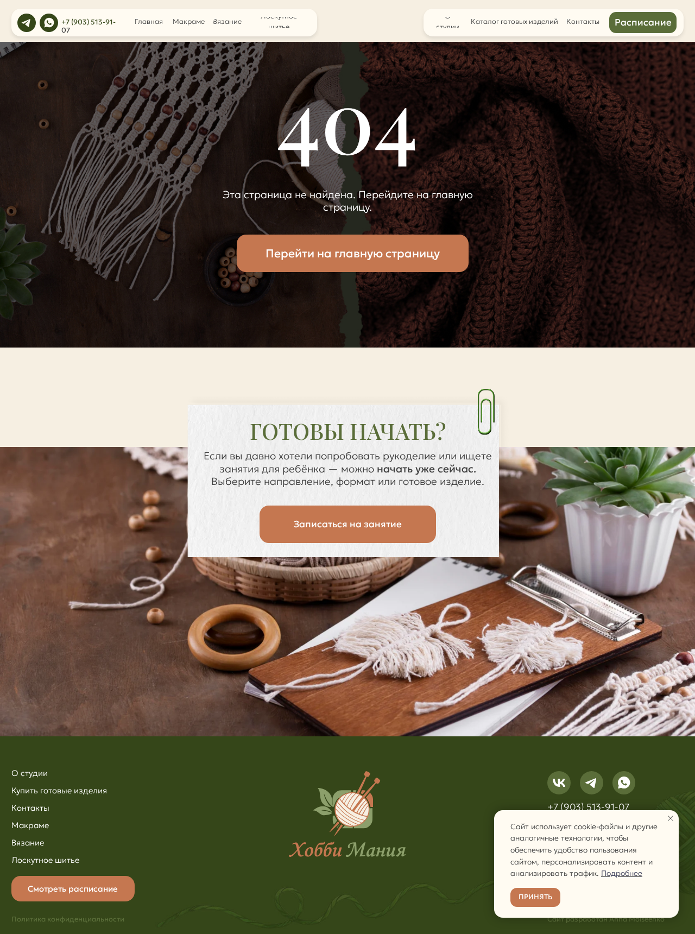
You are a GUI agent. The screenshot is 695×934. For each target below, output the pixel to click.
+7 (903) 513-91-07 (588, 807)
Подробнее (621, 873)
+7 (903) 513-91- (88, 22)
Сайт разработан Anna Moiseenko (606, 919)
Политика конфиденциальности (67, 919)
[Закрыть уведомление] (670, 818)
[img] (26, 23)
